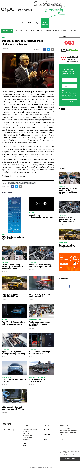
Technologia (48, 30)
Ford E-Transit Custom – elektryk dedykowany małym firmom (14, 323)
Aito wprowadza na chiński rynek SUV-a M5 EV (14, 380)
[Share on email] (52, 49)
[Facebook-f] (69, 286)
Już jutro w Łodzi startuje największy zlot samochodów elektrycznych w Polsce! (13, 266)
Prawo (55, 30)
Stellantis (32, 183)
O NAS (21, 23)
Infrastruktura (35, 30)
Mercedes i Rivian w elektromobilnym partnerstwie (41, 216)
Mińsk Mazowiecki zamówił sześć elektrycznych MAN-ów (13, 408)
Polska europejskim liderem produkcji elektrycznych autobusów (39, 324)
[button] (7, 31)
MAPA (24, 445)
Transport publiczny (35, 320)
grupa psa (25, 183)
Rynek (42, 30)
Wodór (60, 30)
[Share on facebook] (44, 49)
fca (20, 183)
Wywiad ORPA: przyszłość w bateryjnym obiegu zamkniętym (14, 353)
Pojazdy (26, 30)
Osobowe (4, 292)
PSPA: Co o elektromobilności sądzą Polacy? (13, 238)
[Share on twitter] (48, 49)
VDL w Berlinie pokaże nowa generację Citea (39, 380)
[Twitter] (9, 430)
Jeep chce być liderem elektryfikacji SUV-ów (10, 295)
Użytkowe (31, 213)
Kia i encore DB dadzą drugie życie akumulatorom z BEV (39, 353)
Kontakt (28, 23)
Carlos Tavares (13, 183)
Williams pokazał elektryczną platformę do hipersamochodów (40, 266)
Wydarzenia (66, 30)
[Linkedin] (13, 430)
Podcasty (73, 30)
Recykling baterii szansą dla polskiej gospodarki (39, 295)
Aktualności (18, 30)
